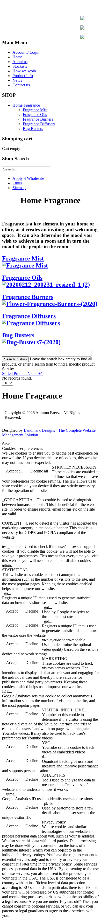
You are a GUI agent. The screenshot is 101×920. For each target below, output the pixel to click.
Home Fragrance (26, 105)
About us (19, 61)
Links (17, 183)
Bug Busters (33, 128)
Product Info (22, 75)
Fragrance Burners (38, 119)
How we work (24, 71)
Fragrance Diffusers (39, 124)
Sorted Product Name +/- (22, 373)
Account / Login (25, 52)
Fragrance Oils (35, 114)
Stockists (19, 66)
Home (17, 57)
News (17, 80)
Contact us (21, 85)
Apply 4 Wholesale (28, 178)
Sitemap (19, 188)
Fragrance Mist (35, 110)
